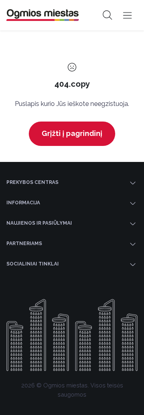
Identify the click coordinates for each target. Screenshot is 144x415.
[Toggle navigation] (127, 15)
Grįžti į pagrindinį (72, 133)
